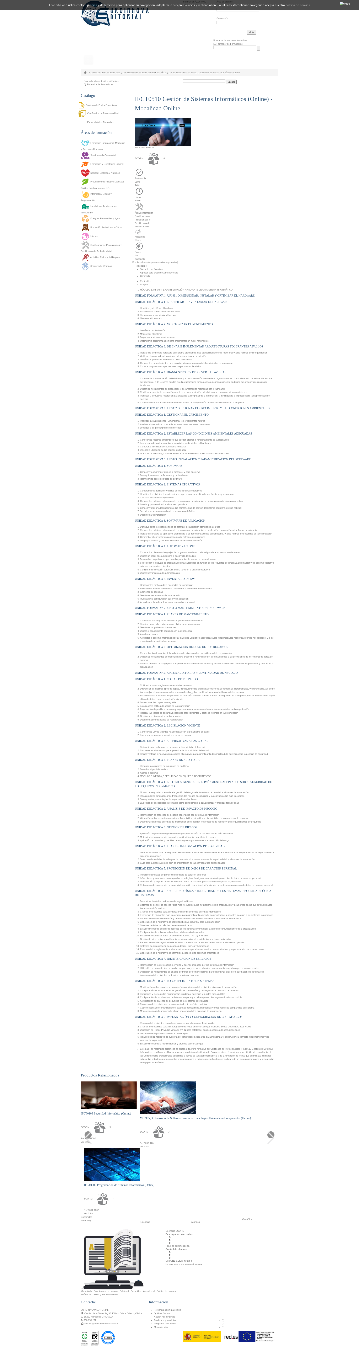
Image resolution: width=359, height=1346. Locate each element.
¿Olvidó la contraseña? (228, 31)
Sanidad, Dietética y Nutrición (105, 173)
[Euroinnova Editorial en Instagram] (223, 1327)
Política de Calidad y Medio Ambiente (99, 1294)
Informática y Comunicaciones (170, 72)
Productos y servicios (165, 1320)
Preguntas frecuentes (165, 1323)
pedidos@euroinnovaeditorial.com (101, 1323)
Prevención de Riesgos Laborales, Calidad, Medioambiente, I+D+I (103, 185)
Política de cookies (166, 1291)
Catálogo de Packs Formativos (101, 105)
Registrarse (141, 266)
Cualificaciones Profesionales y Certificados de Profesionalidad (122, 72)
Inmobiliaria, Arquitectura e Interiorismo (99, 209)
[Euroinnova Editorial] (115, 13)
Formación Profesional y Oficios (106, 227)
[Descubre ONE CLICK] (112, 1259)
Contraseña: (222, 18)
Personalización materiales (167, 1310)
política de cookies (298, 5)
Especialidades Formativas (100, 122)
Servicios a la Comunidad (103, 155)
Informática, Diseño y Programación (96, 197)
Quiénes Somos (162, 1313)
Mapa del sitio (161, 1327)
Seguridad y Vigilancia (101, 266)
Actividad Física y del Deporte (105, 257)
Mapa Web (86, 1291)
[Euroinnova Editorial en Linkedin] (223, 1324)
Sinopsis (144, 284)
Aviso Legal (149, 1291)
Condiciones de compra (106, 1291)
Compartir (145, 276)
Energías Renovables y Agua (105, 218)
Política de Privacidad (130, 1291)
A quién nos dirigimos (164, 1316)
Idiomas (94, 236)
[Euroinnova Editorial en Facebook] (223, 1320)
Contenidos (145, 281)
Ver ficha (85, 1142)
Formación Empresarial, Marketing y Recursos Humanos (103, 146)
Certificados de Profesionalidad (102, 113)
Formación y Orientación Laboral (106, 164)
